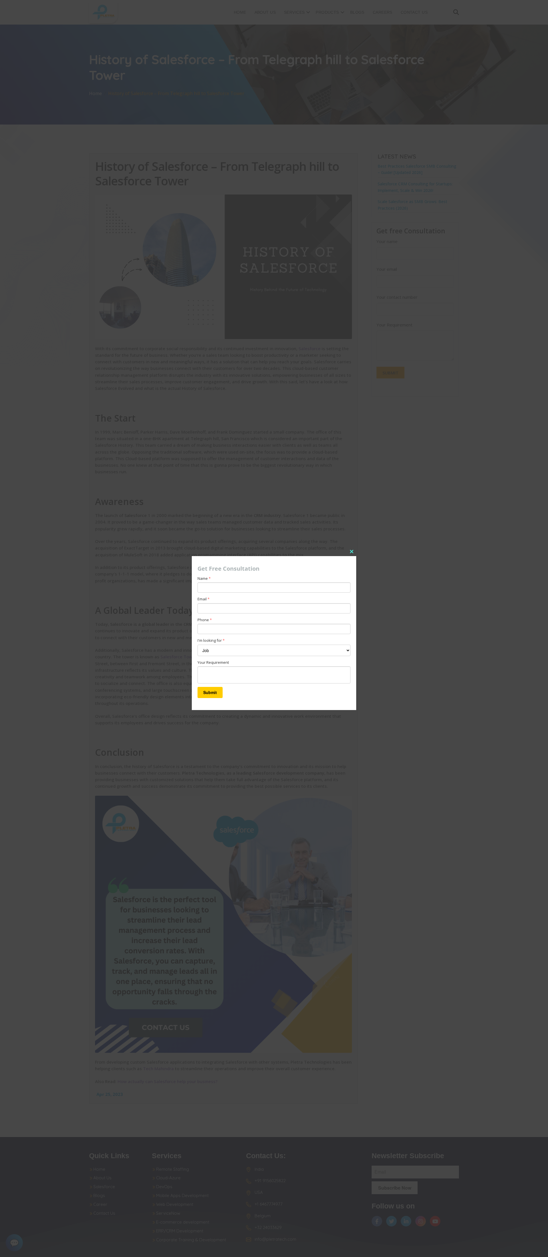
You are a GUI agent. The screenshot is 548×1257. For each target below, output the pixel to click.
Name (204, 578)
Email (203, 599)
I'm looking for (211, 640)
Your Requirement (213, 662)
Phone (205, 619)
